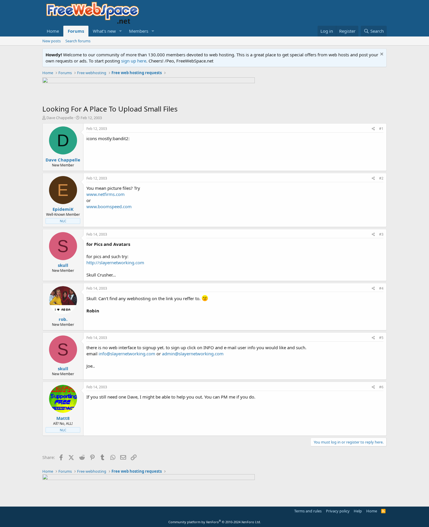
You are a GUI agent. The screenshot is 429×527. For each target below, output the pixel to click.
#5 (381, 337)
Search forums (77, 41)
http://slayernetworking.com (115, 262)
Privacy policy (338, 511)
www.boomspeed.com (109, 206)
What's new (104, 31)
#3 (381, 234)
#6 (381, 387)
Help (358, 511)
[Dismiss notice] (381, 55)
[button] (120, 31)
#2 (381, 178)
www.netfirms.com (105, 194)
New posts (51, 41)
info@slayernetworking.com (127, 353)
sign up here (133, 61)
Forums (76, 31)
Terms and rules (308, 511)
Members (138, 31)
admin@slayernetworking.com (193, 353)
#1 (381, 128)
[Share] (373, 129)
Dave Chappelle (59, 117)
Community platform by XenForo (214, 522)
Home (53, 31)
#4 (381, 288)
